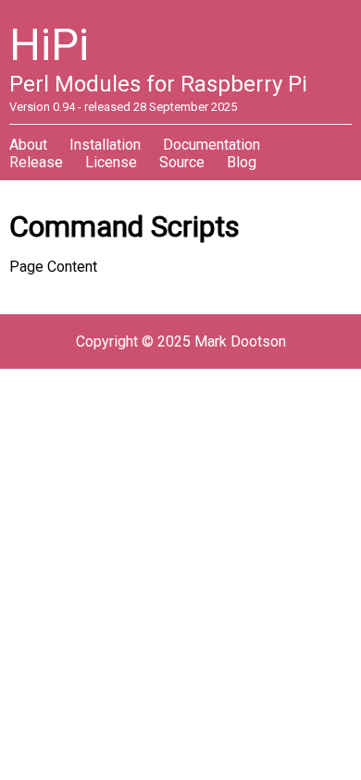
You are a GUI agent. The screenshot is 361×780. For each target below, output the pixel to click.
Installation (105, 144)
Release (36, 162)
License (111, 162)
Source (182, 162)
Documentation (211, 144)
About (28, 144)
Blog (241, 162)
